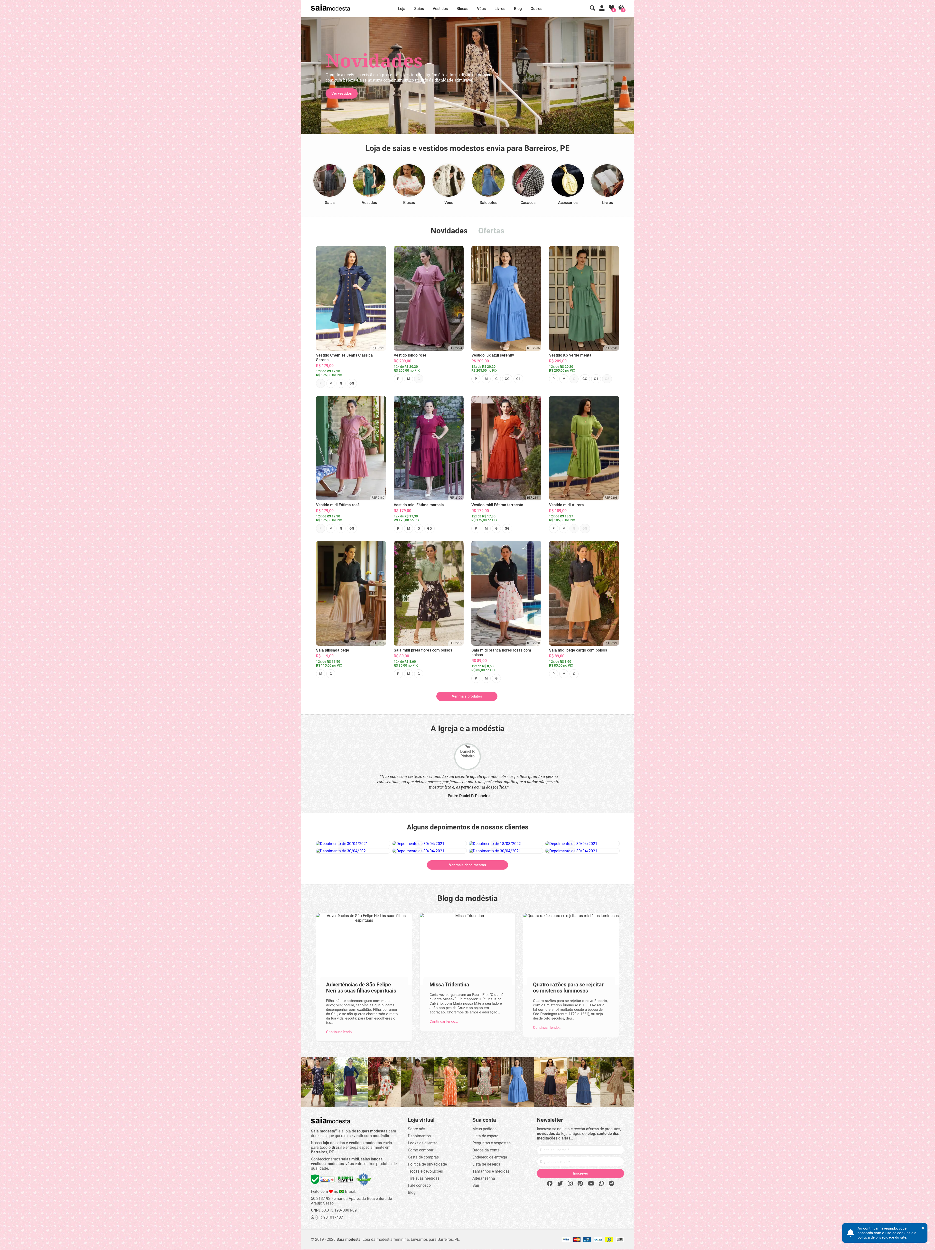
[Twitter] (560, 1183)
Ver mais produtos (467, 696)
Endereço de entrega (489, 1157)
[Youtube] (591, 1183)
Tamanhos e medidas (491, 1171)
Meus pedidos (484, 1129)
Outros (536, 8)
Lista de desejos (486, 1164)
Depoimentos (419, 1136)
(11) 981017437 (328, 1217)
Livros (500, 8)
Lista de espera (485, 1136)
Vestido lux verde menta (570, 355)
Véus (481, 8)
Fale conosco (419, 1185)
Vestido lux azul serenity (492, 355)
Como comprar (420, 1150)
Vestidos (440, 8)
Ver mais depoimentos (467, 865)
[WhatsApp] (601, 1183)
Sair (475, 1185)
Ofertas (491, 230)
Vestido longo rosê (410, 355)
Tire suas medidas (423, 1178)
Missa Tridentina (449, 985)
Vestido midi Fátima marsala (419, 505)
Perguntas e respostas (491, 1143)
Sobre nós (416, 1129)
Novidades (449, 230)
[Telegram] (611, 1183)
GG (351, 383)
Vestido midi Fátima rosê (338, 505)
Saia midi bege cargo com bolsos (578, 650)
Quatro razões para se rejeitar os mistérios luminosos (568, 988)
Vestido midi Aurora (566, 505)
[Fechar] (521, 590)
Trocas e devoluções (425, 1171)
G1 (518, 379)
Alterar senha (483, 1178)
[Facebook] (549, 1183)
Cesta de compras (423, 1157)
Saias (419, 8)
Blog (518, 8)
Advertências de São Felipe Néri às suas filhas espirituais (361, 988)
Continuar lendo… (340, 1032)
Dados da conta (486, 1150)
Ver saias (339, 93)
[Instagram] (570, 1183)
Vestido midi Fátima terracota (497, 505)
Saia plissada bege (332, 650)
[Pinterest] (580, 1183)
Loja (401, 8)
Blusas (462, 8)
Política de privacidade (427, 1164)
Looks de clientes (423, 1143)
